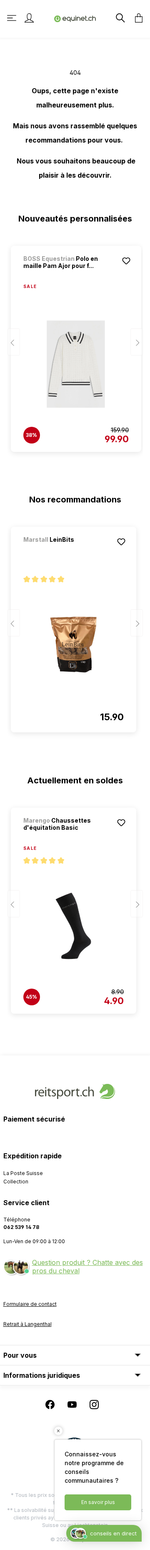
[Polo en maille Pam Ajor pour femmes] (76, 364)
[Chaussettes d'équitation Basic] (73, 926)
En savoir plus (98, 1502)
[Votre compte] (29, 18)
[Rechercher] (119, 18)
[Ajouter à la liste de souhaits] (126, 260)
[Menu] (12, 18)
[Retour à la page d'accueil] (75, 18)
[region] (75, 344)
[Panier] (136, 18)
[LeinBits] (67, 550)
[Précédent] (14, 342)
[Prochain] (136, 342)
